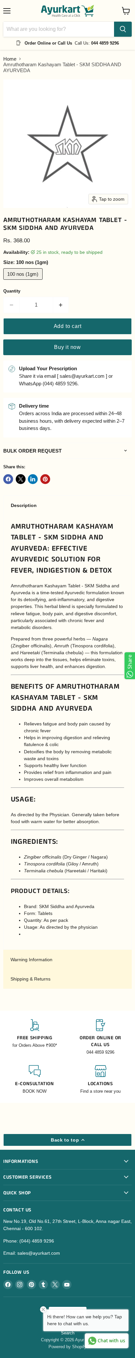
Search (67, 1332)
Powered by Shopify (67, 1346)
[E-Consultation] (34, 1079)
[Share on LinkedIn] (33, 479)
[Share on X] (21, 479)
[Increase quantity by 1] (61, 305)
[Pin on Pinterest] (45, 479)
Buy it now (67, 347)
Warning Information (31, 959)
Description (24, 505)
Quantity (11, 291)
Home (9, 59)
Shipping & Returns (30, 979)
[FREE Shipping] (34, 1037)
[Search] (123, 29)
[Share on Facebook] (8, 479)
